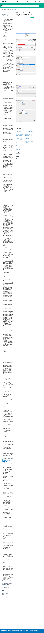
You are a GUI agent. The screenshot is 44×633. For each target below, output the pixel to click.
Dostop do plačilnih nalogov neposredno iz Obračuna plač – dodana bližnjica (7, 479)
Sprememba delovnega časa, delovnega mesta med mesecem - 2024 (8, 372)
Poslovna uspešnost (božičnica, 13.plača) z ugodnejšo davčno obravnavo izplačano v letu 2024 (8, 360)
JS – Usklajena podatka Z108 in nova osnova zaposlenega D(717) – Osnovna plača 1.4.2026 (8, 44)
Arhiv (3, 590)
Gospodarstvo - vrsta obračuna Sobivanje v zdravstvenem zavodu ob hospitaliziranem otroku (8, 523)
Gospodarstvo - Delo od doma (7, 554)
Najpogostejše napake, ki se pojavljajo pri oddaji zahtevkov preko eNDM (7, 436)
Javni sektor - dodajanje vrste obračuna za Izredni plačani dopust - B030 (8, 562)
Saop (2, 9)
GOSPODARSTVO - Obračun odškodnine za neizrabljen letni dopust (7, 363)
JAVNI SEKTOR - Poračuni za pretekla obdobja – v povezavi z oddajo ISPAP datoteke (7, 318)
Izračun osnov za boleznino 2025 (8, 145)
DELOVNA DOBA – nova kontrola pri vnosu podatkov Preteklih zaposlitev (8, 96)
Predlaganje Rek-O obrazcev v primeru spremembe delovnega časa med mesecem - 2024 (7, 369)
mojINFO (3, 600)
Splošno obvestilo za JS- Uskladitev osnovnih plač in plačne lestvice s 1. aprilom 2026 (8, 67)
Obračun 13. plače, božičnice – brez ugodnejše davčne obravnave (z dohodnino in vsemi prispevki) (8, 175)
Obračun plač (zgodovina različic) (7, 591)
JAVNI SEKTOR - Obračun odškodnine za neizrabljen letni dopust (7, 366)
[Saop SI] (4, 1)
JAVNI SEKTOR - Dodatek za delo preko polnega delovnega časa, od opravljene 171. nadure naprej (8, 315)
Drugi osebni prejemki (5, 593)
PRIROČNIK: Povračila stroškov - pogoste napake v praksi (29, 141)
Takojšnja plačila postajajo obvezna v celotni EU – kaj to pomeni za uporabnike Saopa (7, 196)
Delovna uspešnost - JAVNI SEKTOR (6, 581)
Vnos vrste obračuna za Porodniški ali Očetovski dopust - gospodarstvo (8, 510)
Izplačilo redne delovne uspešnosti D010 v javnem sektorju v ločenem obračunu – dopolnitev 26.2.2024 (8, 399)
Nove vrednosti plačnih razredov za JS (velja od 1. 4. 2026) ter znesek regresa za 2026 (8, 70)
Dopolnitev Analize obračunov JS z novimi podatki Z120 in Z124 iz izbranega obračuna (8, 29)
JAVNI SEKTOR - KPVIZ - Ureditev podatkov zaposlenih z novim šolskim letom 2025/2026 (8, 228)
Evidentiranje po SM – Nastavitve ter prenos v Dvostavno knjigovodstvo (8, 236)
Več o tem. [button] (6, 631)
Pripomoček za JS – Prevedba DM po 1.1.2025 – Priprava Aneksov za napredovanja (8, 178)
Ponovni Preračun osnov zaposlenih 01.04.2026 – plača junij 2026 (7, 26)
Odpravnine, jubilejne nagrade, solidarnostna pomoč (7, 584)
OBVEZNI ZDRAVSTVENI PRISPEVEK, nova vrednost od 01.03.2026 (7, 84)
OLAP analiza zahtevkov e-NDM (8, 485)
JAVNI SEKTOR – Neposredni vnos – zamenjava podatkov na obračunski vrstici (7, 335)
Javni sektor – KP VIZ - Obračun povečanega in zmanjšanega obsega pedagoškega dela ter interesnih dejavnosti (19, 136)
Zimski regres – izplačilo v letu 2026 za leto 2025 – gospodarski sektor (8, 147)
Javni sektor (32, 17)
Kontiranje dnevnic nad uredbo (7, 492)
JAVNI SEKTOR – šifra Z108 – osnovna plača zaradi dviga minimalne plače (7, 111)
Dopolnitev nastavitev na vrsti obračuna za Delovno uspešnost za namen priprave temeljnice (8, 74)
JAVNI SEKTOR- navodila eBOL (8, 526)
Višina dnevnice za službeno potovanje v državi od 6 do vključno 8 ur (7, 460)
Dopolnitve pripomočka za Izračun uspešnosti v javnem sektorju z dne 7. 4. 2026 (8, 77)
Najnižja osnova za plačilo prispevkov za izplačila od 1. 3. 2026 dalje (7, 93)
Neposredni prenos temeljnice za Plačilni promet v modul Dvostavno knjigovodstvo (8, 250)
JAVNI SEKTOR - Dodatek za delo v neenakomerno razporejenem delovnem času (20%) (8, 312)
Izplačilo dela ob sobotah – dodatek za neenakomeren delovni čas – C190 (8, 556)
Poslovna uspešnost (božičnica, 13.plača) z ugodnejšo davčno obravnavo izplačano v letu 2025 (8, 172)
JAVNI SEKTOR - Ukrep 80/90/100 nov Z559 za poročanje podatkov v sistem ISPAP (8, 123)
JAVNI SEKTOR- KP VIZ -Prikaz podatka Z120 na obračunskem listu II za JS (8, 187)
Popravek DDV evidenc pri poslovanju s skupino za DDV (20, 141)
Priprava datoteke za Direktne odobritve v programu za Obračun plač (8, 354)
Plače (5, 9)
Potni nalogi (3, 596)
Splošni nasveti (14, 9)
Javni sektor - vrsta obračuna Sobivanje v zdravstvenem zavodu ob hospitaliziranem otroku (8, 531)
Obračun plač (9, 9)
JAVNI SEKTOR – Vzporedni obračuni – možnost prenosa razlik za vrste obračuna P (8, 272)
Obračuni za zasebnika (5, 587)
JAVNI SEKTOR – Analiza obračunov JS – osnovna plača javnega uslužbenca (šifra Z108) (8, 103)
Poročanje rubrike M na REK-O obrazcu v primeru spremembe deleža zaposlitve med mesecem (8, 241)
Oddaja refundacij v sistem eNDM (8, 458)
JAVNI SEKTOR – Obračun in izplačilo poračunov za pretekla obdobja (7, 244)
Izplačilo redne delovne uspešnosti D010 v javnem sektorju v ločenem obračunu (8, 543)
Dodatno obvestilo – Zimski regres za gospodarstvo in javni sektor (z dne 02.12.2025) (8, 164)
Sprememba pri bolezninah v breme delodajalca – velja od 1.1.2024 (7, 411)
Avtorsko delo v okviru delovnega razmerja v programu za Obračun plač (8, 384)
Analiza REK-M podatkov (6, 382)
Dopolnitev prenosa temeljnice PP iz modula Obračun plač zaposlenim (8, 190)
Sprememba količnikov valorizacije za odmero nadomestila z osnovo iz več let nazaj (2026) (8, 87)
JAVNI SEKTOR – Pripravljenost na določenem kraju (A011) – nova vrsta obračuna (8, 338)
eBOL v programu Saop (6, 525)
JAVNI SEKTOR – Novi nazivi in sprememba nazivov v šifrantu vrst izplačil (8, 126)
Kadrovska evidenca (5, 597)
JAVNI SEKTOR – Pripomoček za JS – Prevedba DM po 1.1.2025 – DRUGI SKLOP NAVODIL (8, 321)
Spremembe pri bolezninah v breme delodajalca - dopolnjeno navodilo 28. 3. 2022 (7, 488)
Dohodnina (3, 594)
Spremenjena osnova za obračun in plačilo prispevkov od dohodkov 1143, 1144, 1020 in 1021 (8, 391)
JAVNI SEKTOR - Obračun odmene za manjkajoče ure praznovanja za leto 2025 (7, 161)
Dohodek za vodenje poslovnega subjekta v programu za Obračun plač (8, 387)
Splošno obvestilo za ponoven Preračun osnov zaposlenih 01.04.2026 (7, 39)
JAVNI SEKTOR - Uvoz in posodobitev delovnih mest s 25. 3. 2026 (8, 80)
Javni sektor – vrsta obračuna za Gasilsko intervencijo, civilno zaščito (8, 445)
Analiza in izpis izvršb (6, 374)
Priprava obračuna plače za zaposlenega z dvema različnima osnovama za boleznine (8, 439)
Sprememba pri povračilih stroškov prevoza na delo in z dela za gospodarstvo (8, 472)
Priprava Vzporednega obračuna (8, 449)
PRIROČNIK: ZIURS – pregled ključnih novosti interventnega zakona (28, 134)
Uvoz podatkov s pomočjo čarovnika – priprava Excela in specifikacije (7, 406)
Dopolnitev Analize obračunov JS (8, 50)
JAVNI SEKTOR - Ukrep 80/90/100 (8, 139)
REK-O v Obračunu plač (6, 455)
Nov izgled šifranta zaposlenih (7, 82)
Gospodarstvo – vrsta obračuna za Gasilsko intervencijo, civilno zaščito (8, 442)
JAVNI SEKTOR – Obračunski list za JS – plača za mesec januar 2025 (8, 324)
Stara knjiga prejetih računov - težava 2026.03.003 (19, 145)
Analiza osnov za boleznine (7, 394)
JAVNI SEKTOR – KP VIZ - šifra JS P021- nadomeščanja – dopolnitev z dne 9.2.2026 (8, 108)
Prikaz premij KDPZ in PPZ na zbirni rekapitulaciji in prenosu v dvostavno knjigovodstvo (7, 266)
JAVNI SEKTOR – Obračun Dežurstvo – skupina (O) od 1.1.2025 (7, 309)
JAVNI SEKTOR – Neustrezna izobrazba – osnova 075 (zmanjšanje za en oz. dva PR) (7, 330)
